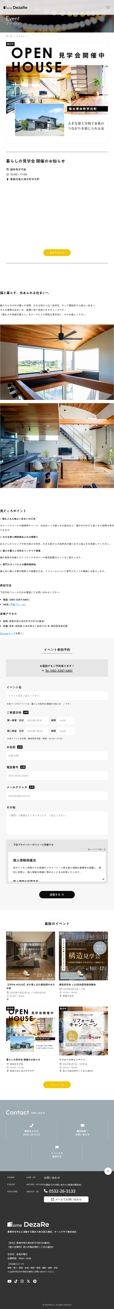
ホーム (9, 36)
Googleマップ (8, 633)
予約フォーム (18, 604)
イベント (20, 36)
